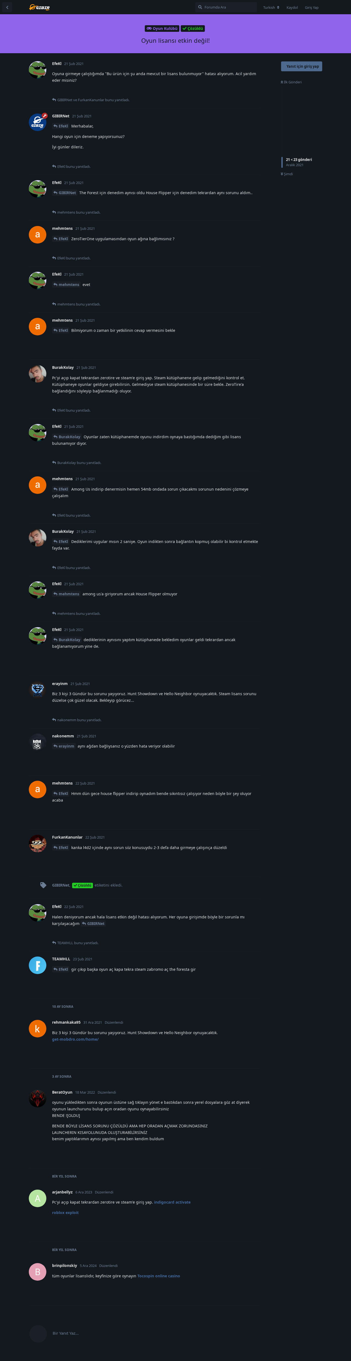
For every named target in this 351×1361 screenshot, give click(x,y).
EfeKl (63, 126)
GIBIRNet (67, 192)
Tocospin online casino (158, 1275)
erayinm (66, 746)
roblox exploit (65, 1212)
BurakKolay (69, 436)
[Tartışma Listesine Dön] (7, 7)
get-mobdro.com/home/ (75, 1039)
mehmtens (69, 284)
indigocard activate (172, 1202)
